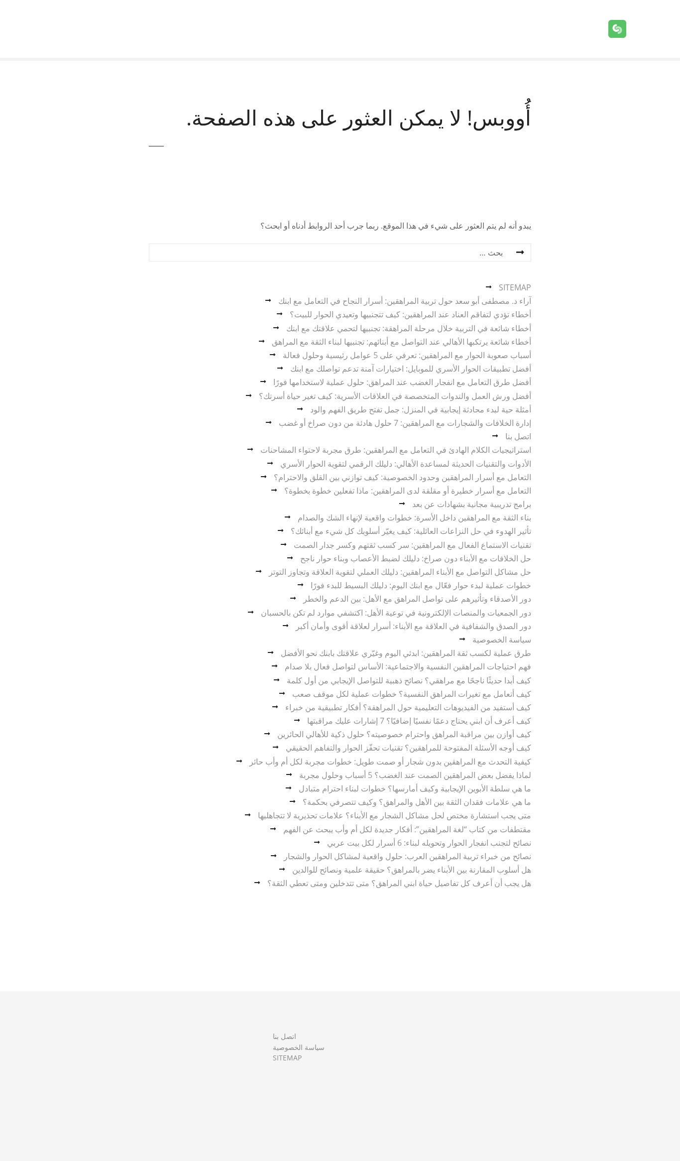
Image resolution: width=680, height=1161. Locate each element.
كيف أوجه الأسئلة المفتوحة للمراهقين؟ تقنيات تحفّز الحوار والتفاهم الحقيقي (408, 747)
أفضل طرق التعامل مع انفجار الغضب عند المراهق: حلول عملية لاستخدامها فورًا (402, 382)
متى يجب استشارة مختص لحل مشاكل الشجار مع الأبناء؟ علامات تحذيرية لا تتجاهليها (394, 815)
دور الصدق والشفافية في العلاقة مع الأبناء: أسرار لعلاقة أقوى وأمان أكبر (413, 626)
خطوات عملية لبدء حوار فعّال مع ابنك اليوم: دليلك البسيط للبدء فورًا (421, 585)
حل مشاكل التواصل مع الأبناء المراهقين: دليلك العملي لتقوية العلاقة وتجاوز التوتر (400, 571)
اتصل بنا (518, 436)
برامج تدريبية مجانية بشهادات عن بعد (471, 504)
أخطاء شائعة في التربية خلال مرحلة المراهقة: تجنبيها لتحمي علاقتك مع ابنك (408, 328)
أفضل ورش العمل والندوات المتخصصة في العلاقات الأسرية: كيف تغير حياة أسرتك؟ (395, 395)
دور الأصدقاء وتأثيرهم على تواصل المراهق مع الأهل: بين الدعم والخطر (417, 598)
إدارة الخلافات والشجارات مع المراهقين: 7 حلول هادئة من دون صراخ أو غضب (405, 422)
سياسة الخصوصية (501, 639)
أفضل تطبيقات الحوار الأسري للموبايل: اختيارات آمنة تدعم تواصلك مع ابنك (410, 368)
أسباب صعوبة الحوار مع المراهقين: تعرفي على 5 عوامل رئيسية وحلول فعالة (407, 355)
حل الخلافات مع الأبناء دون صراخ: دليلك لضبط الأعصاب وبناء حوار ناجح (415, 558)
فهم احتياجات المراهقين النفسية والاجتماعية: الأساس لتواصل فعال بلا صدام (408, 666)
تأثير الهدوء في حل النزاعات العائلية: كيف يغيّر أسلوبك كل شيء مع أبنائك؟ (411, 530)
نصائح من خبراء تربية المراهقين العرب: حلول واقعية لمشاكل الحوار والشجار (407, 856)
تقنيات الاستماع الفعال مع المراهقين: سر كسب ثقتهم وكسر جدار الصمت (412, 544)
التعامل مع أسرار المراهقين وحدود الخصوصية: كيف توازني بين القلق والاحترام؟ (402, 477)
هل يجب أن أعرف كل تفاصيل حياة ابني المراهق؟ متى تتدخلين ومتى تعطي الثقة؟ (399, 883)
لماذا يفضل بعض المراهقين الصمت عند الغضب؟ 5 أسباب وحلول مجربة (415, 775)
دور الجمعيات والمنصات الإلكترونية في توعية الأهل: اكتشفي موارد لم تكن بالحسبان (396, 612)
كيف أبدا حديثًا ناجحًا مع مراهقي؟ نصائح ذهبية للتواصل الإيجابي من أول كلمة (409, 680)
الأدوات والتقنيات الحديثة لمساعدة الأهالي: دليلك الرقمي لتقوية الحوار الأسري (405, 463)
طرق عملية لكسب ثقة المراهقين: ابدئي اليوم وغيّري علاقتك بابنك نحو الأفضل (406, 652)
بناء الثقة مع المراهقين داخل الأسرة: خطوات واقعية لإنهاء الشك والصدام (414, 517)
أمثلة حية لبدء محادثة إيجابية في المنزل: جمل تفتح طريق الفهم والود (420, 409)
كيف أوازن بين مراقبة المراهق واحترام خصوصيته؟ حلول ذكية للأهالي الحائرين (404, 734)
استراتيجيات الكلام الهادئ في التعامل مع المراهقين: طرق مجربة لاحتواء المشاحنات (395, 449)
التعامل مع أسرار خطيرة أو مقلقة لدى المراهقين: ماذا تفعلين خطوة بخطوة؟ (407, 490)
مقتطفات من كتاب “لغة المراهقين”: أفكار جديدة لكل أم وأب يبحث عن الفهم (407, 829)
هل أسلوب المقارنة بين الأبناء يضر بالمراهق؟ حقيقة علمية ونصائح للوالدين (411, 869)
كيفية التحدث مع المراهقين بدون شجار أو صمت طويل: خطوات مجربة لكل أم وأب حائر (390, 761)
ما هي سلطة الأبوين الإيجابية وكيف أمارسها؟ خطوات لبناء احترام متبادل (415, 788)
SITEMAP (515, 287)
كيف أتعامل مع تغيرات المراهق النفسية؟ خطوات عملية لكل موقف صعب (411, 693)
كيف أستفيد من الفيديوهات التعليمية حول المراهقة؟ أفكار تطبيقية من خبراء (408, 707)
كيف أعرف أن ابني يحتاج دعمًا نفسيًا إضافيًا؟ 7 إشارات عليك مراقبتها (419, 720)
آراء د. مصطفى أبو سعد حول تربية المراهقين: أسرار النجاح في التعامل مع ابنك (404, 300)
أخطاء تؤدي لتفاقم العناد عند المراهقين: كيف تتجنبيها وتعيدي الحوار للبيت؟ (410, 314)
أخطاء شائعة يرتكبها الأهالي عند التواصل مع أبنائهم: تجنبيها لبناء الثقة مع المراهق (401, 341)
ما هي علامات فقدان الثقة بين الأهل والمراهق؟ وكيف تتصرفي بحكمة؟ (417, 801)
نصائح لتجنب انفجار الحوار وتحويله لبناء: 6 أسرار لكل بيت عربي (429, 842)
